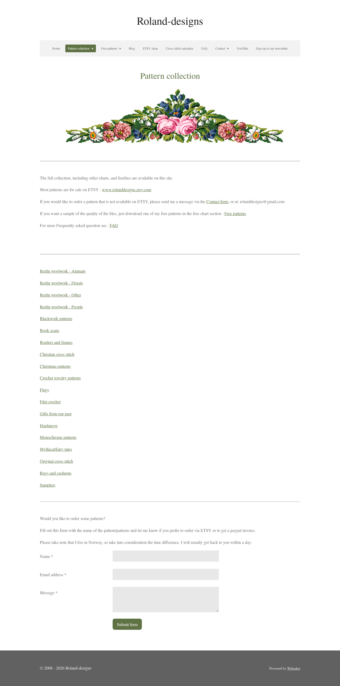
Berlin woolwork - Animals (63, 271)
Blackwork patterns (56, 318)
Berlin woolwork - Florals (61, 283)
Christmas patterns (55, 366)
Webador (293, 668)
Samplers (47, 485)
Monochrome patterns (58, 437)
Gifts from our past (55, 413)
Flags (44, 389)
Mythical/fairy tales (56, 449)
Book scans (49, 330)
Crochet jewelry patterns (60, 378)
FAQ (114, 225)
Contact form (217, 201)
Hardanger (49, 425)
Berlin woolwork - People (61, 306)
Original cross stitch (56, 461)
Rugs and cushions (55, 473)
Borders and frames (56, 342)
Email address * (53, 574)
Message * (49, 592)
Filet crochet (50, 401)
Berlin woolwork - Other (60, 295)
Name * (46, 556)
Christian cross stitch (57, 354)
